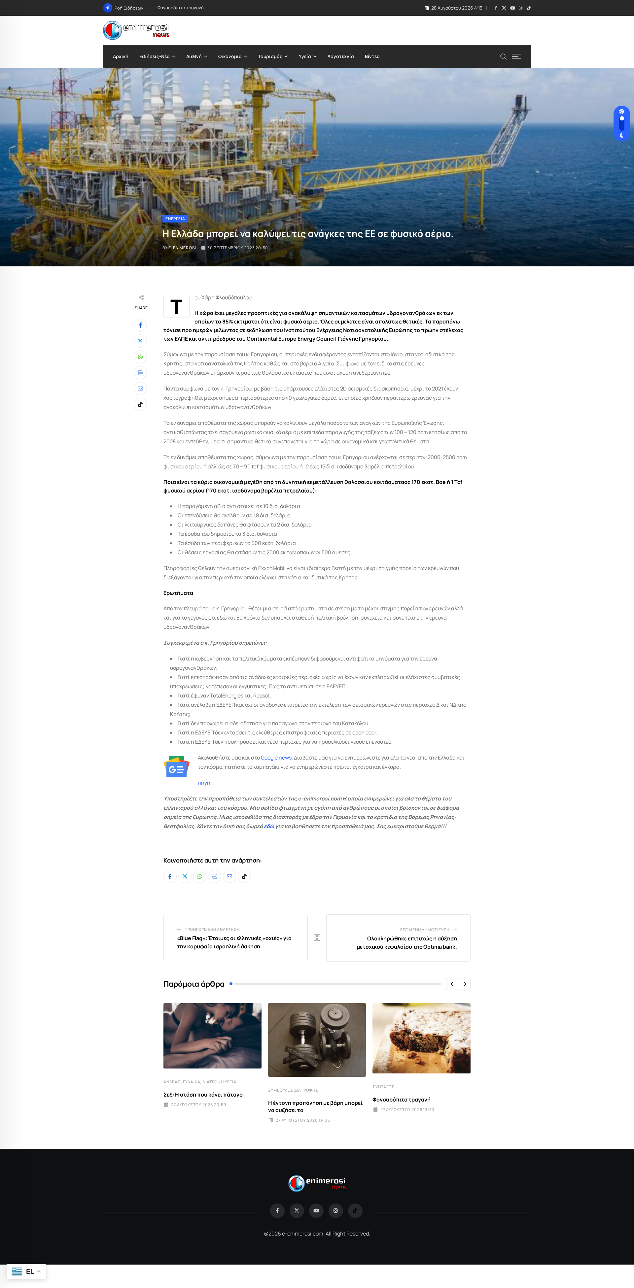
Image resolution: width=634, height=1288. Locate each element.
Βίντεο (372, 56)
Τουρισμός (270, 56)
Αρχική (120, 56)
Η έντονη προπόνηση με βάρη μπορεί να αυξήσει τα (315, 1106)
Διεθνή (194, 56)
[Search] (503, 55)
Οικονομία (230, 56)
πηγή (204, 782)
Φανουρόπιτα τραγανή (181, 8)
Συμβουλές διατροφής (293, 1090)
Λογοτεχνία (341, 56)
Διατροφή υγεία (219, 1082)
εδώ (269, 826)
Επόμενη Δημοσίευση (424, 929)
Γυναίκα (191, 1082)
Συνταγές (383, 1087)
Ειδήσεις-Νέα (154, 56)
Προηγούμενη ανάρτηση (212, 929)
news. (285, 757)
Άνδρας (172, 1082)
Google (269, 757)
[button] (452, 984)
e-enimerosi (182, 248)
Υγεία (305, 56)
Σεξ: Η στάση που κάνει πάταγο (203, 1094)
